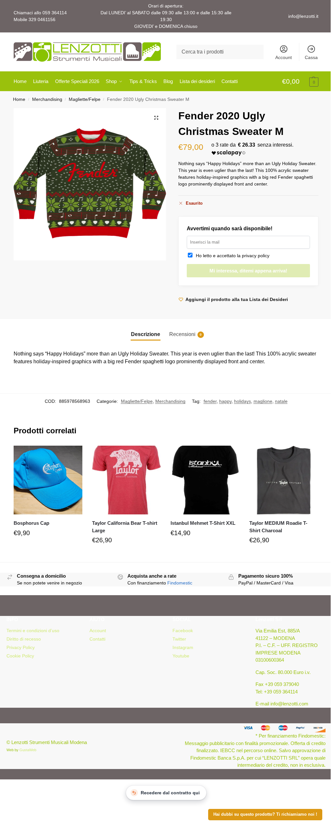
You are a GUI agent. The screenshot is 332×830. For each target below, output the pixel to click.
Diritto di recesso (23, 639)
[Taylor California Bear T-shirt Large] (126, 480)
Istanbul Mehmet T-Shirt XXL (203, 523)
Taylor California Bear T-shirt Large (124, 526)
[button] (300, 82)
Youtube (180, 655)
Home (19, 99)
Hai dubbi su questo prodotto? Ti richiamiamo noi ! (265, 814)
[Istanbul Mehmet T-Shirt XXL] (205, 480)
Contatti (97, 639)
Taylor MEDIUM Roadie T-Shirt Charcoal (278, 526)
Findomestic (179, 582)
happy (225, 401)
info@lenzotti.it (303, 16)
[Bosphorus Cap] (48, 480)
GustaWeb (27, 750)
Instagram (182, 647)
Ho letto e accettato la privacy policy (231, 255)
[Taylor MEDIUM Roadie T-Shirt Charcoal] (283, 480)
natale (281, 401)
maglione (263, 401)
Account (283, 57)
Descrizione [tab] (145, 334)
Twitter (179, 639)
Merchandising (47, 99)
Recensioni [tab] (185, 334)
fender (210, 401)
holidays (242, 401)
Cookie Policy (20, 655)
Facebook (182, 630)
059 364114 (54, 12)
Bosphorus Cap (31, 523)
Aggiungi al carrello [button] (48, 548)
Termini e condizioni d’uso (32, 630)
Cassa (311, 57)
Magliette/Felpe (85, 99)
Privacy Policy (20, 647)
